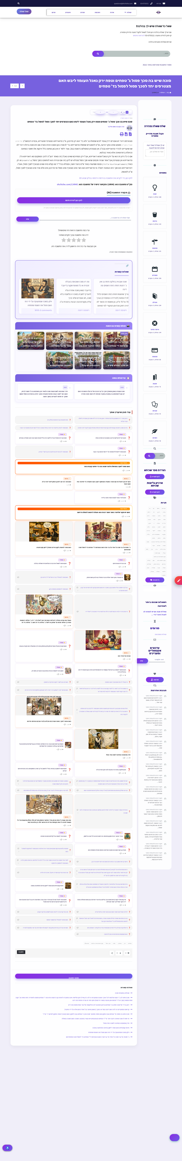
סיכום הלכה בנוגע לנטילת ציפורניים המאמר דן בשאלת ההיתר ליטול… (152, 723)
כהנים (153, 527)
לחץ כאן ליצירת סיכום (73, 200)
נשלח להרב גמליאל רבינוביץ (158, 542)
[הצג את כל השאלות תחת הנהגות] (154, 236)
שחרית (153, 568)
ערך (152, 549)
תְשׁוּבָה (21, 952)
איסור (158, 508)
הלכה (159, 516)
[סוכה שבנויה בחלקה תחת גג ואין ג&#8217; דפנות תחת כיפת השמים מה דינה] (111, 296)
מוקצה (164, 534)
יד (153, 523)
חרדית (164, 523)
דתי (154, 512)
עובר (153, 545)
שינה (148, 568)
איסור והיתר (155, 329)
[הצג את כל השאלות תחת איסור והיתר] (154, 317)
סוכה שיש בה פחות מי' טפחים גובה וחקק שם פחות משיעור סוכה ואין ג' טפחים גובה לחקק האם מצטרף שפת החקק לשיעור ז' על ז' (86, 1014)
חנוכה (149, 519)
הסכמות (97, 12)
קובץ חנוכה (157, 553)
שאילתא (149, 564)
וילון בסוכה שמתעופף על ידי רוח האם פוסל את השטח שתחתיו (38, 303)
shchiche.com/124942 (67, 184)
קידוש (148, 560)
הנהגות (154, 248)
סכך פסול (108, 943)
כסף (164, 530)
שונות (155, 384)
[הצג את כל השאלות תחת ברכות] (154, 209)
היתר (164, 516)
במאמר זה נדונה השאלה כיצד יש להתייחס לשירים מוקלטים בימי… (153, 802)
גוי (149, 508)
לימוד (153, 530)
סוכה (114, 943)
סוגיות (155, 411)
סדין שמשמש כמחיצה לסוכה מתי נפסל (116, 1023)
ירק (125, 943)
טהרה (158, 523)
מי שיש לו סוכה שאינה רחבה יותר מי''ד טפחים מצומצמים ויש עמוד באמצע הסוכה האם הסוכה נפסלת (95, 1018)
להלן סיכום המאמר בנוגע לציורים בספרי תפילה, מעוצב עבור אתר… (153, 700)
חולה (164, 519)
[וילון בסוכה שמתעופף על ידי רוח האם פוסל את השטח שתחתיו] (37, 288)
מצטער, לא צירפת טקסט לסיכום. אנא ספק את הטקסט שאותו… (153, 825)
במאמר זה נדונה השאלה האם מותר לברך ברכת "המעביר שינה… (153, 745)
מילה (148, 534)
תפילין (152, 571)
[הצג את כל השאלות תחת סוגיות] (154, 399)
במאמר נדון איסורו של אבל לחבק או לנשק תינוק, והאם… (153, 768)
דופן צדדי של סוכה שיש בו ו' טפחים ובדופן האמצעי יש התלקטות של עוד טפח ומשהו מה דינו (98, 1005)
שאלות (129, 12)
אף (153, 508)
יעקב (149, 523)
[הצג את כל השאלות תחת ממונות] (154, 344)
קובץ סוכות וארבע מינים (97, 943)
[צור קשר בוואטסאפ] (175, 1137)
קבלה (164, 553)
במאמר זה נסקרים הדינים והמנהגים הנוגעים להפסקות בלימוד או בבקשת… (152, 857)
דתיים (149, 512)
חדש (148, 516)
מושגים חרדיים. (156, 534)
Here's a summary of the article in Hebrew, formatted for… (153, 757)
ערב (156, 549)
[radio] (83, 241)
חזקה (159, 519)
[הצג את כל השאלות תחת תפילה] (154, 290)
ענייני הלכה (163, 549)
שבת (154, 194)
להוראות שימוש (139, 35)
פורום (53, 12)
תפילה (155, 302)
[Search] (98, 54)
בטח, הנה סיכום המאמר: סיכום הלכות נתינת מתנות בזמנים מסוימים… (152, 791)
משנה (158, 538)
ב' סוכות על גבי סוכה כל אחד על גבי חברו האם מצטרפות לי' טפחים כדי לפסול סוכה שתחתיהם (97, 1037)
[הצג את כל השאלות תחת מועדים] (154, 263)
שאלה (164, 568)
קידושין (164, 564)
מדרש (148, 530)
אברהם (164, 508)
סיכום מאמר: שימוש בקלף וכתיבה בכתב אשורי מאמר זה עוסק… (153, 814)
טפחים (129, 943)
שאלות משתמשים (160, 634)
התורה (153, 516)
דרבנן (158, 512)
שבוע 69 (87, 943)
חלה (154, 519)
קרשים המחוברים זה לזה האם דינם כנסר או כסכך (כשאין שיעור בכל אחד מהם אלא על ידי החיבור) (96, 1009)
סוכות (164, 545)
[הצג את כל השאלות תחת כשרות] (154, 426)
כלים (148, 527)
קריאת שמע (157, 564)
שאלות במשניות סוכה (122, 993)
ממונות (154, 356)
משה (164, 538)
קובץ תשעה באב (161, 560)
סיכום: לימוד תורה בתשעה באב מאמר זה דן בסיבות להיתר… (153, 780)
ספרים (82, 12)
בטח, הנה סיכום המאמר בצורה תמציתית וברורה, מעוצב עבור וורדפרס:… (153, 837)
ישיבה (159, 527)
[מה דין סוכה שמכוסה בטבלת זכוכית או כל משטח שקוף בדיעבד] (73, 296)
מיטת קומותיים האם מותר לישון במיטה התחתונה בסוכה (110, 1028)
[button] (19, 3)
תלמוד (164, 571)
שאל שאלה (24, 11)
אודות (112, 12)
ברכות (155, 221)
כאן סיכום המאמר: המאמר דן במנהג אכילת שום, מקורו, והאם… (154, 734)
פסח (147, 549)
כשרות (155, 438)
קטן (154, 560)
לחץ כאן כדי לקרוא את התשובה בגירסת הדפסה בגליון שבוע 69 (105, 178)
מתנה (153, 538)
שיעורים (68, 12)
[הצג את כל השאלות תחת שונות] (154, 372)
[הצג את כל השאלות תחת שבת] (154, 182)
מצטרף (120, 943)
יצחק (164, 527)
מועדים (154, 275)
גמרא (164, 512)
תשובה (164, 575)
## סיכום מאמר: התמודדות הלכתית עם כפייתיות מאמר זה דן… (153, 711)
